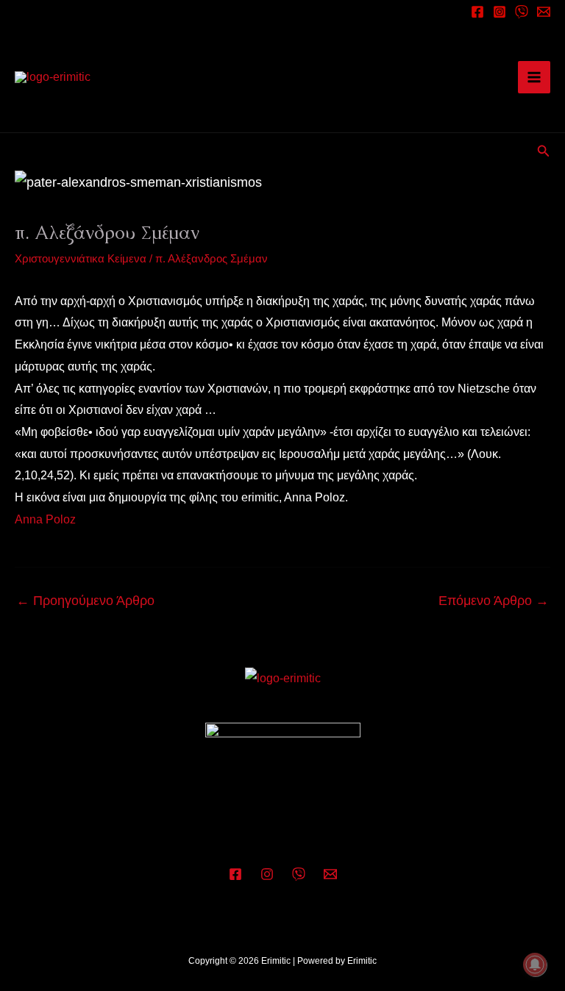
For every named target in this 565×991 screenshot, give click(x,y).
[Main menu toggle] (534, 77)
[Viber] (298, 874)
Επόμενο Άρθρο (493, 600)
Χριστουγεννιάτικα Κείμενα (80, 258)
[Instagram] (499, 11)
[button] (543, 151)
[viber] (521, 11)
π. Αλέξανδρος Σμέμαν (211, 258)
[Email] (543, 11)
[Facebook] (477, 11)
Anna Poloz (45, 519)
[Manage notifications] (535, 964)
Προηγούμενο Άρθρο (85, 600)
